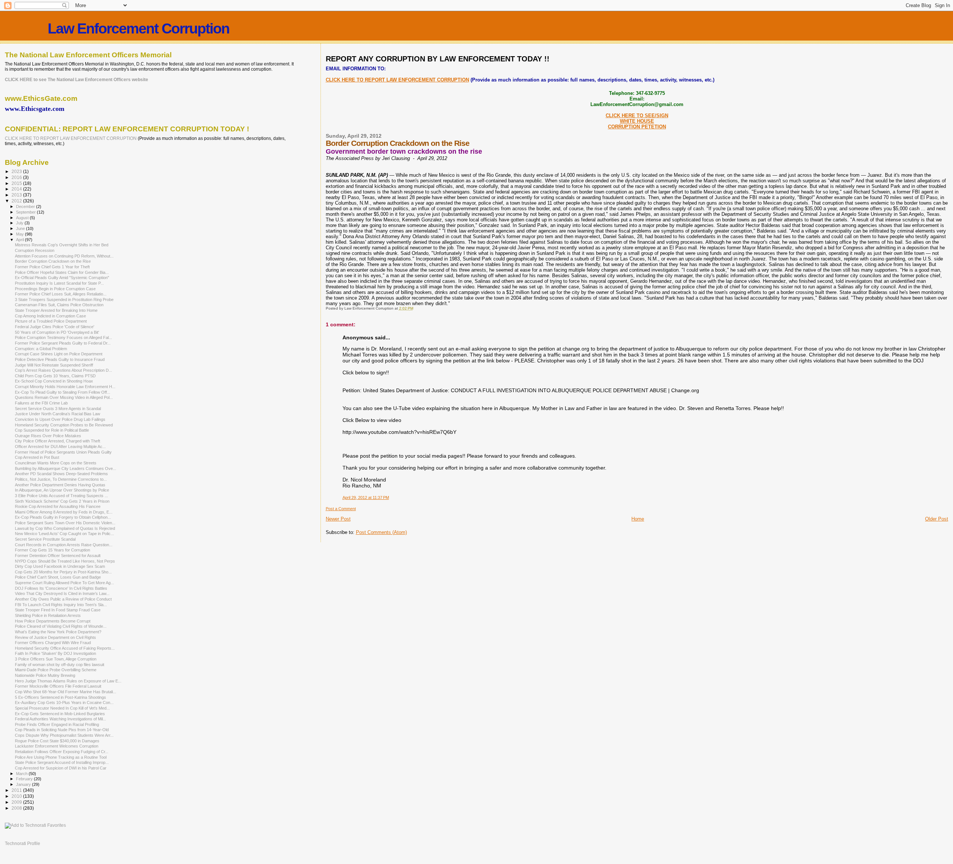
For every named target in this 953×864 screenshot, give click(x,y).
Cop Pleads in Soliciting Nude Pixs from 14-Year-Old (62, 729)
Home (637, 519)
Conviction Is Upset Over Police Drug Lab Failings (60, 419)
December (26, 206)
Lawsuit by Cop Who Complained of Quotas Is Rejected (65, 528)
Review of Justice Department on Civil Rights (55, 637)
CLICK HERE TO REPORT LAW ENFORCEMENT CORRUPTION (397, 80)
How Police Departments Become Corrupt (52, 621)
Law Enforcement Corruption (138, 28)
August (23, 217)
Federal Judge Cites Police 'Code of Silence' (54, 326)
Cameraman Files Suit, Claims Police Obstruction (59, 305)
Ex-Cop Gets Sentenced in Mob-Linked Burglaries (60, 713)
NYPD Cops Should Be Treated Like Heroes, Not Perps (65, 561)
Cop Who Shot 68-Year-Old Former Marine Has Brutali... (65, 691)
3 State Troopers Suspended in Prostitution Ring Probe (64, 299)
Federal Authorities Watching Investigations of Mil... (60, 719)
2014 (17, 188)
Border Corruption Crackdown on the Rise (53, 261)
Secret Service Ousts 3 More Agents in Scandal (58, 408)
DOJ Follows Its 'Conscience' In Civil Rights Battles (61, 588)
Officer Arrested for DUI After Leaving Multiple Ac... (60, 446)
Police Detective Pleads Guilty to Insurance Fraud (60, 359)
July (20, 223)
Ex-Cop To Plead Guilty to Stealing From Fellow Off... (62, 392)
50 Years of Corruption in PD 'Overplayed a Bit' (57, 332)
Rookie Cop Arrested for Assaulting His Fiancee (58, 506)
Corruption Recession (34, 250)
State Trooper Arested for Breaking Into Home (56, 310)
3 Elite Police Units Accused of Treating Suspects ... (61, 495)
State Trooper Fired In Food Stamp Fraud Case (58, 610)
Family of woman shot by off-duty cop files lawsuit (59, 664)
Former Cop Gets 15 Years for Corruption (52, 550)
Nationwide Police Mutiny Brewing (45, 675)
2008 (17, 808)
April (20, 239)
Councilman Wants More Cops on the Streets (55, 463)
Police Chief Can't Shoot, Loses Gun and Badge (58, 577)
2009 (17, 802)
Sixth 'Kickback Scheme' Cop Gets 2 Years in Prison (62, 501)
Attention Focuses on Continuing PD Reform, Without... (64, 256)
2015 (17, 183)
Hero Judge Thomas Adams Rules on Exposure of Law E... (68, 681)
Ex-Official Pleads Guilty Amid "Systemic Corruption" (62, 277)
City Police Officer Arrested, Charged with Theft (57, 441)
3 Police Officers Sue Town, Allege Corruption (55, 659)
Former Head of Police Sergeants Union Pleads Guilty (63, 452)
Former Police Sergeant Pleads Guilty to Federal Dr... (63, 343)
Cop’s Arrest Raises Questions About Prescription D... (63, 370)
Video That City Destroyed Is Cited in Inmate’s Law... (62, 593)
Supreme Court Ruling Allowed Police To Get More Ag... (64, 582)
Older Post (936, 519)
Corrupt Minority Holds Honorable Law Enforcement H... (65, 386)
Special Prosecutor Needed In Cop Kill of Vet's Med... (62, 708)
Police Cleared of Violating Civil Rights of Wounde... (60, 626)
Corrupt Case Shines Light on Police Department (58, 354)
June (21, 228)
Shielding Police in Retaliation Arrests (48, 615)
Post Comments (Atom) (381, 532)
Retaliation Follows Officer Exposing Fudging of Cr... (61, 751)
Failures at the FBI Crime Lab (41, 403)
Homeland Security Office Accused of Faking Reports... (65, 648)
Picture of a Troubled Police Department (51, 321)
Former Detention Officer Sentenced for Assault (58, 555)
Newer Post (338, 519)
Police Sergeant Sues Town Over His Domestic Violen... (65, 523)
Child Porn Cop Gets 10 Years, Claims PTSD (55, 376)
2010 (17, 796)
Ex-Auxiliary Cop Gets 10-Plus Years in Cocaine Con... (64, 702)
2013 (17, 194)
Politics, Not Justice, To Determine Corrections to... (61, 479)
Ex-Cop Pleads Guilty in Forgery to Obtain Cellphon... (63, 517)
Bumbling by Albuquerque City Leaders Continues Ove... (65, 468)
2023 (17, 171)
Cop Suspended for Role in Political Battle (52, 430)
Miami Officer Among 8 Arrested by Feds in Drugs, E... (63, 512)
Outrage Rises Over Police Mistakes (48, 435)
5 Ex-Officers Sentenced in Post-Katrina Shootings (60, 697)
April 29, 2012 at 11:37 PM (365, 497)
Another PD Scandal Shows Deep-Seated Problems (61, 473)
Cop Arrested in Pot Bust (37, 457)
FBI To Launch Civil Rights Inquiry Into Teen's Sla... (61, 604)
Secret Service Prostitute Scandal (45, 539)
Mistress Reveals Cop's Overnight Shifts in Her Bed (61, 245)
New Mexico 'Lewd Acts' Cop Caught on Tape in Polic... (64, 533)
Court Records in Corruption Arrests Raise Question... (63, 545)
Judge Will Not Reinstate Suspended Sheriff (54, 365)
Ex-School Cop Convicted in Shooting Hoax (54, 381)
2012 (17, 200)
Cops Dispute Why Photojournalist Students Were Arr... (64, 735)
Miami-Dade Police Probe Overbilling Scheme (55, 670)
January (24, 784)
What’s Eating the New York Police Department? (58, 632)
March (22, 773)
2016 (17, 177)
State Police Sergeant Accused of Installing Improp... (62, 762)
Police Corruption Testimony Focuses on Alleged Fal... (63, 337)
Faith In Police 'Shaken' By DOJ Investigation (55, 653)
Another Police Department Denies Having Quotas (60, 485)
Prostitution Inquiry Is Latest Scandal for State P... (59, 283)
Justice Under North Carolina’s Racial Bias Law (57, 414)
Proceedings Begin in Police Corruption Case (55, 289)
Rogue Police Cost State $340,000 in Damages (57, 741)
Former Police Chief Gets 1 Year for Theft (52, 267)
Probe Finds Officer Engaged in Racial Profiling (57, 724)
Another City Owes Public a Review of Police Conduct (63, 599)
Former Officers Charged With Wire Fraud (53, 642)
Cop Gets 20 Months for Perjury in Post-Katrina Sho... (63, 572)
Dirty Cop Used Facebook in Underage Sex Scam (60, 566)
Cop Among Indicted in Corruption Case (50, 316)
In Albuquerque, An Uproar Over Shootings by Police (62, 490)
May (20, 234)
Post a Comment (341, 508)
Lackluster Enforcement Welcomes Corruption (56, 746)
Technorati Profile (22, 843)
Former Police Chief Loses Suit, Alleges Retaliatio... (60, 294)
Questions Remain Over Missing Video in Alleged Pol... (64, 397)
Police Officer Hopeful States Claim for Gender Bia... (62, 272)
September (26, 212)
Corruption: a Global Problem (41, 348)
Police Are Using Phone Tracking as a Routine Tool (60, 757)
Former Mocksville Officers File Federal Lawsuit (58, 686)
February (25, 779)
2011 (17, 790)
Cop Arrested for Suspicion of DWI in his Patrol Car (60, 768)
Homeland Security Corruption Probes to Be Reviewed (64, 425)
